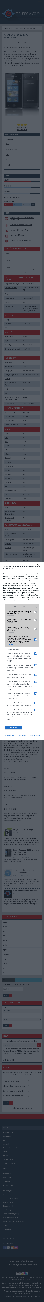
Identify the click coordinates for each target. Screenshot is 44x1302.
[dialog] (22, 651)
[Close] (39, 566)
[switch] (35, 612)
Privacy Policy (35, 735)
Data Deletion (9, 735)
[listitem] (22, 607)
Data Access (22, 735)
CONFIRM (13, 727)
